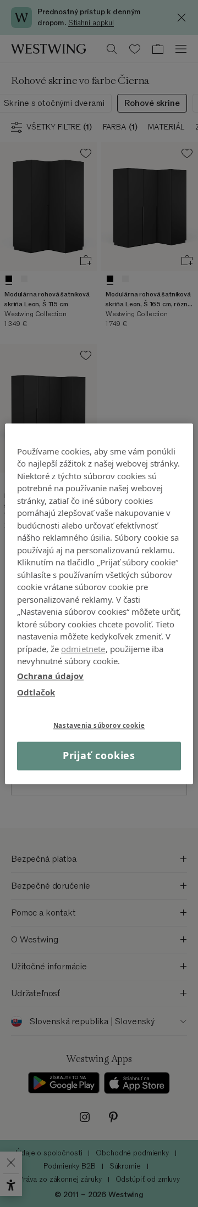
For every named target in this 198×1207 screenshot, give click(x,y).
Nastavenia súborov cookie (99, 725)
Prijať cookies (99, 755)
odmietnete (83, 648)
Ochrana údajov (50, 675)
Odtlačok (36, 692)
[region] (99, 603)
